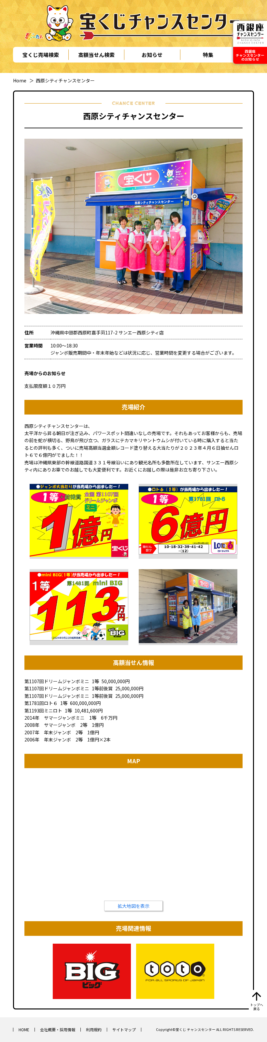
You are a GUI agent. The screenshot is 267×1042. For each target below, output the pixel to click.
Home (19, 80)
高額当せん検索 (96, 55)
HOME (24, 1029)
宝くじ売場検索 (40, 55)
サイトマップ (124, 1029)
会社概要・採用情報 (57, 1029)
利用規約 (94, 1029)
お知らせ (152, 55)
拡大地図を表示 (133, 906)
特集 (208, 55)
